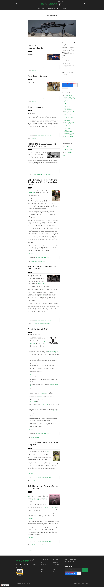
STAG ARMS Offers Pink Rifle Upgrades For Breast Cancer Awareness (43, 487)
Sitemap (28, 583)
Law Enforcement (57, 567)
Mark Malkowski (35, 261)
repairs (32, 425)
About (42, 569)
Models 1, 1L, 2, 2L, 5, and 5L (50, 507)
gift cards (40, 396)
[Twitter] (70, 561)
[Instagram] (68, 561)
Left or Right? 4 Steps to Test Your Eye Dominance (69, 124)
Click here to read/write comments (43, 67)
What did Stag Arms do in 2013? (38, 329)
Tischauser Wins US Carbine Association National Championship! (43, 443)
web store (45, 363)
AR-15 (32, 323)
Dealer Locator (44, 564)
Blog (42, 571)
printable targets (44, 404)
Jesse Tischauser (69, 152)
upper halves (37, 509)
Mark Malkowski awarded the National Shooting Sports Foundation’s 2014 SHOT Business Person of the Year (43, 182)
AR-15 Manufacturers (36, 544)
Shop (42, 562)
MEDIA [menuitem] (58, 8)
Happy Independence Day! (35, 48)
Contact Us (55, 562)
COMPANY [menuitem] (65, 8)
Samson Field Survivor (45, 323)
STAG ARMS (32, 192)
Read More (30, 63)
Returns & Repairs (57, 571)
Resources (43, 567)
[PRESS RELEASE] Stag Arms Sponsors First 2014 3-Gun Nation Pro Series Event (43, 145)
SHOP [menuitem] (43, 8)
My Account (56, 564)
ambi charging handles (50, 399)
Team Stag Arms (45, 174)
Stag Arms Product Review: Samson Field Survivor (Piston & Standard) (43, 267)
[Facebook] (65, 561)
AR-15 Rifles (67, 151)
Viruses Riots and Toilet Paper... (37, 76)
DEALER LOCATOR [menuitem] (51, 8)
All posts (30, 550)
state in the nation (54, 410)
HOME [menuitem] (39, 8)
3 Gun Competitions (36, 174)
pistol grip (42, 295)
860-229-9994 (19, 567)
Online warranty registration (37, 374)
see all (63, 155)
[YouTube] (73, 561)
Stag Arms (33, 70)
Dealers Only (56, 569)
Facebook (41, 414)
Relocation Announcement (35, 107)
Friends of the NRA (43, 393)
